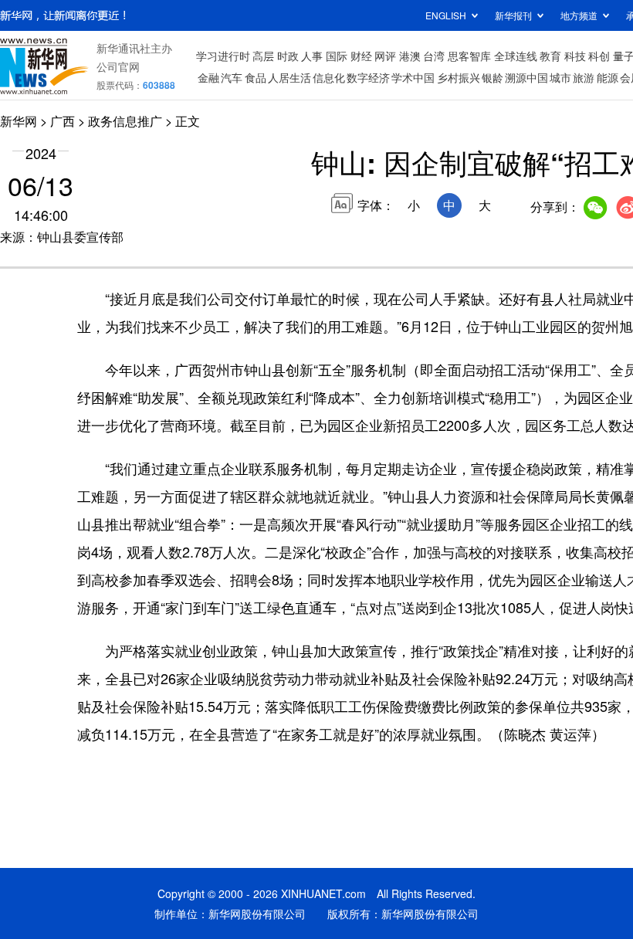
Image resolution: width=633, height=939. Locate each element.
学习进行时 (223, 55)
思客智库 (469, 55)
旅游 (583, 77)
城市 (560, 77)
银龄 (492, 77)
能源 (607, 77)
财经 (361, 55)
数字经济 (368, 77)
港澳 (410, 55)
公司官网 (118, 66)
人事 (312, 55)
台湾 (434, 55)
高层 (263, 55)
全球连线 (515, 55)
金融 (208, 77)
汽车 (231, 77)
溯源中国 (526, 77)
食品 (255, 77)
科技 (575, 55)
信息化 (329, 77)
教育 (550, 55)
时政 (288, 55)
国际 (336, 55)
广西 (62, 121)
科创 (599, 55)
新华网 (18, 121)
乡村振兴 (458, 77)
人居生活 (289, 77)
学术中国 (413, 77)
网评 (385, 55)
